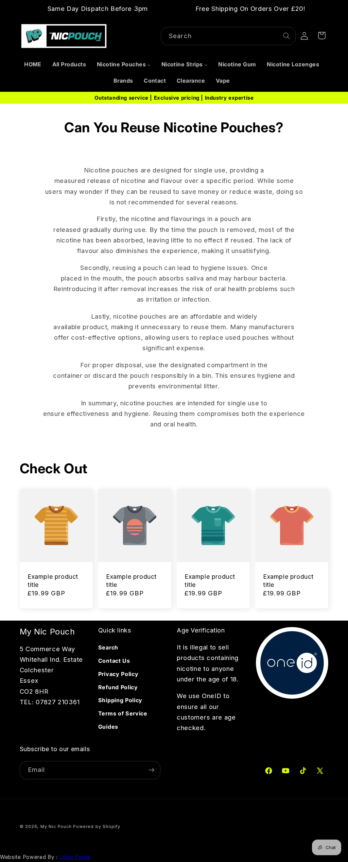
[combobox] (228, 36)
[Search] (286, 36)
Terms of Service (122, 713)
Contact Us (114, 660)
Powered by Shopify (96, 826)
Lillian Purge (74, 857)
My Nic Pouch (56, 826)
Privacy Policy (118, 674)
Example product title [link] (53, 580)
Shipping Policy (120, 700)
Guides (108, 726)
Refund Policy (118, 687)
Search (108, 647)
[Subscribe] (151, 770)
